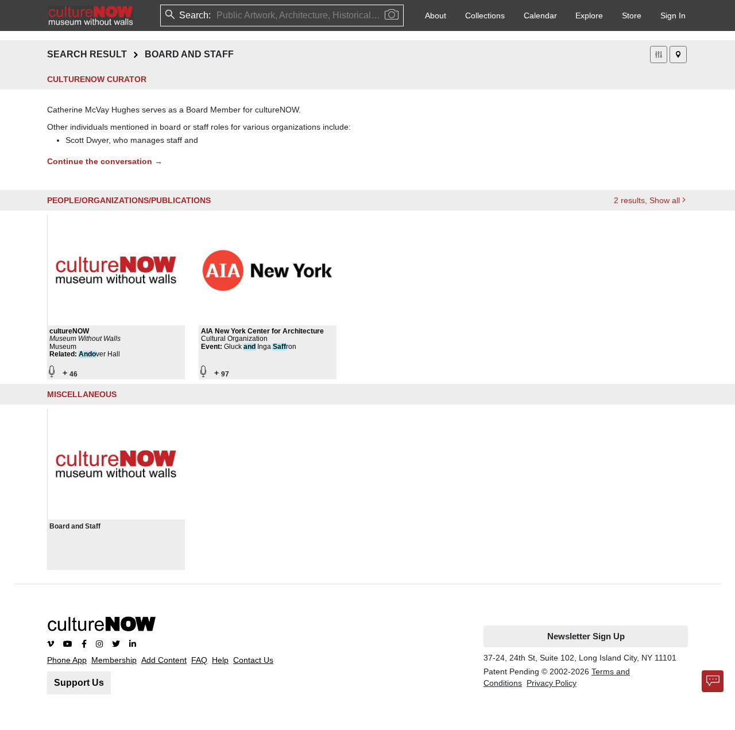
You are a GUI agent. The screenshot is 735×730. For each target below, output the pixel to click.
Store (631, 15)
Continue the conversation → (105, 161)
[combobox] (217, 15)
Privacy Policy (552, 683)
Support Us (79, 683)
